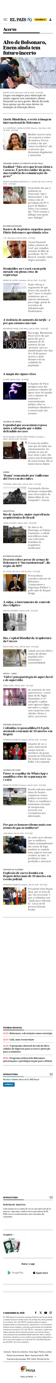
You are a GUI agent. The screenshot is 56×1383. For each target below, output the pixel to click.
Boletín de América (14, 1205)
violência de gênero (12, 422)
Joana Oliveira (23, 128)
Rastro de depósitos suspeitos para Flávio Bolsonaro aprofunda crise (27, 231)
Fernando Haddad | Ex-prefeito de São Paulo (23, 164)
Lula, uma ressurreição (22, 1039)
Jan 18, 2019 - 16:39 (19, 380)
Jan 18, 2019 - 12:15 (37, 740)
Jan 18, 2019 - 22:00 (33, 93)
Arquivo (7, 1235)
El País (6, 380)
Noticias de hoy (43, 1359)
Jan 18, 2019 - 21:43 (36, 280)
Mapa (27, 1355)
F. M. (5, 238)
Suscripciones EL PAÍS (39, 1355)
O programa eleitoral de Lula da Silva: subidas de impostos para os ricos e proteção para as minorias (26, 1048)
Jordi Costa (8, 686)
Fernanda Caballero (12, 484)
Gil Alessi (7, 572)
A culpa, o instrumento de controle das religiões (26, 604)
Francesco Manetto (12, 740)
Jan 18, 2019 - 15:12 (32, 484)
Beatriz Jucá (8, 93)
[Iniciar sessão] (50, 19)
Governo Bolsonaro (12, 226)
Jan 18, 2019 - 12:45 (29, 647)
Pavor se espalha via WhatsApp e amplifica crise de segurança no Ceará (25, 776)
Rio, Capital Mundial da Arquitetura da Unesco (27, 640)
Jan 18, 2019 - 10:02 (23, 833)
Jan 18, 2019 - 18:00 (38, 329)
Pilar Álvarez (9, 437)
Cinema (6, 472)
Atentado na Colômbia (13, 870)
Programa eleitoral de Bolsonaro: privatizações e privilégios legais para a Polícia (27, 1059)
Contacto (7, 1352)
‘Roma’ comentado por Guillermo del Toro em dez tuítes (26, 477)
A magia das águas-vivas (19, 374)
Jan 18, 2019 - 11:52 (36, 785)
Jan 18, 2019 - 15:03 (26, 523)
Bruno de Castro (10, 280)
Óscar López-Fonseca (26, 437)
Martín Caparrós (10, 611)
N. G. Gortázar (9, 128)
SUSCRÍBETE (40, 20)
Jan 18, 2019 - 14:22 (30, 572)
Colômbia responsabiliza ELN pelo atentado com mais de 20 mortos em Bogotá (27, 731)
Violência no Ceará (12, 770)
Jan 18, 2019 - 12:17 (24, 686)
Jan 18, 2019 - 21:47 (25, 238)
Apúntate (9, 1084)
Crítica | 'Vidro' (10, 674)
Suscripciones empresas (16, 1359)
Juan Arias (7, 833)
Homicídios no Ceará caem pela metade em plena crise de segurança (24, 272)
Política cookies (45, 1352)
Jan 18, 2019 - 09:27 (37, 885)
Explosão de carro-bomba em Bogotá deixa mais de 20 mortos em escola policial (27, 876)
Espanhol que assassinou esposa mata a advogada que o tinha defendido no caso (25, 428)
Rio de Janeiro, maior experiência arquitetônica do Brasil (26, 516)
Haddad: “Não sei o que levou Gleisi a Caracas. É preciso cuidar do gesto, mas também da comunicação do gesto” (27, 172)
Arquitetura (8, 511)
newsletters (10, 1074)
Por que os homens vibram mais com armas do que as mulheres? (27, 826)
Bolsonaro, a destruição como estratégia (31, 1033)
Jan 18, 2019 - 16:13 (18, 439)
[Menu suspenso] (5, 19)
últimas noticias (12, 1028)
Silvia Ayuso (8, 647)
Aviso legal (33, 1352)
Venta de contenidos (20, 1352)
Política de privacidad (15, 1355)
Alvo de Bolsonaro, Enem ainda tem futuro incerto (24, 47)
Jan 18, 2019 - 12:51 (28, 611)
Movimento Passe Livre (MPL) (15, 329)
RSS (28, 1359)
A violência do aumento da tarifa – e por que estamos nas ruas (26, 322)
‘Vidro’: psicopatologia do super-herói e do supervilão (28, 679)
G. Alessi (33, 182)
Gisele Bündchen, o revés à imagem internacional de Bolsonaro (27, 121)
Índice (33, 1359)
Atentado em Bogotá (12, 725)
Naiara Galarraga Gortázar (15, 182)
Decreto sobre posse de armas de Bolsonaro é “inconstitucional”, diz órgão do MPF (26, 563)
